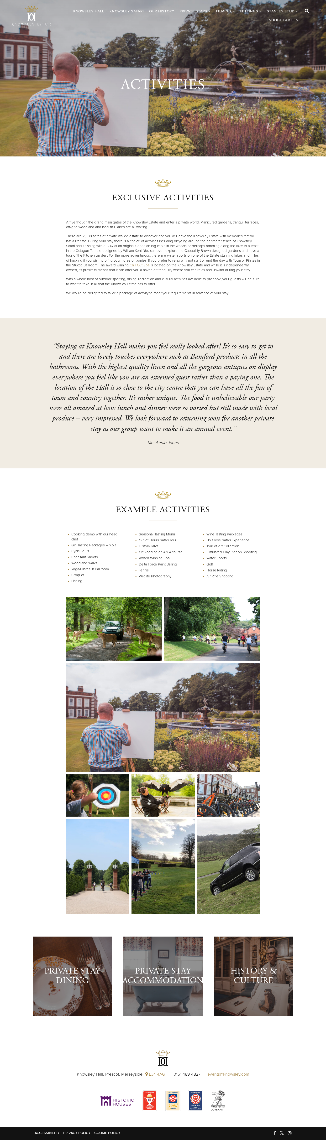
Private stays (193, 11)
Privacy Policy (76, 1133)
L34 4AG (157, 1074)
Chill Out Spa (140, 265)
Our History (161, 11)
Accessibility (47, 1133)
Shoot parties (283, 20)
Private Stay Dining (72, 976)
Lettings (249, 11)
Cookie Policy (107, 1133)
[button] (310, 15)
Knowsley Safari (127, 11)
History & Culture (254, 976)
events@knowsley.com (228, 1074)
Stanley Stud (281, 11)
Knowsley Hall (31, 16)
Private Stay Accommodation (163, 976)
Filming (223, 11)
